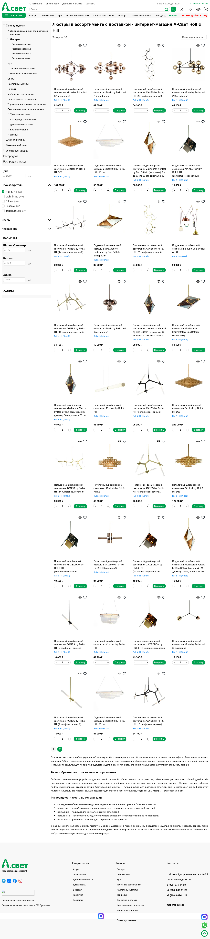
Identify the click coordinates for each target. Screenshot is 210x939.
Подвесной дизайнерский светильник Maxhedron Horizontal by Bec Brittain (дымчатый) (186, 330)
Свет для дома (15, 25)
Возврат (77, 889)
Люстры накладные (21, 53)
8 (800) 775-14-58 (176, 884)
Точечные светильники (77, 15)
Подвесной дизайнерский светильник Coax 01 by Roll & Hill (109, 644)
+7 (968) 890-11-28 (177, 890)
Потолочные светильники (23, 73)
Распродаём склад (194, 15)
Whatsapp (204, 925)
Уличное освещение (127, 910)
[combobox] (194, 37)
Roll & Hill (61, 100)
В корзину (80, 110)
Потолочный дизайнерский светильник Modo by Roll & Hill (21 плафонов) (70, 92)
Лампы (14, 134)
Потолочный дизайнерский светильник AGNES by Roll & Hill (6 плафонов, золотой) (148, 488)
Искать (173, 9)
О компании (36, 3)
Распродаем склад (14, 161)
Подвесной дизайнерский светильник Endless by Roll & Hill (109, 408)
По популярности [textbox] (192, 37)
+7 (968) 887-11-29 (177, 895)
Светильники (47, 15)
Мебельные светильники (21, 93)
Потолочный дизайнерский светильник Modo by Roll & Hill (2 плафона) (188, 644)
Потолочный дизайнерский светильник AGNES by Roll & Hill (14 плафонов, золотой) (69, 488)
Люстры (33, 15)
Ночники (12, 88)
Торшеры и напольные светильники (27, 104)
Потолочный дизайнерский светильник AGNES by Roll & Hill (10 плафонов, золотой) (69, 328)
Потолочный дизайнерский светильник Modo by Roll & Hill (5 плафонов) (110, 328)
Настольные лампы (103, 15)
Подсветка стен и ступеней (22, 99)
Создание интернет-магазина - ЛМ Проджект (26, 905)
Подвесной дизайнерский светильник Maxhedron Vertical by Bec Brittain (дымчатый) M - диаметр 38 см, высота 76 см (70, 410)
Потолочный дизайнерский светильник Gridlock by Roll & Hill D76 (69, 168)
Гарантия (78, 894)
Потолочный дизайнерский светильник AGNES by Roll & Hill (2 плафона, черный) (69, 644)
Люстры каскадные (21, 44)
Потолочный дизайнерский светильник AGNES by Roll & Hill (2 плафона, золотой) (69, 720)
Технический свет (16, 145)
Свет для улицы (15, 140)
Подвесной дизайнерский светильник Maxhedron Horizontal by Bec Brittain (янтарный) (107, 250)
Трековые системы (140, 15)
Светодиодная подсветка (23, 119)
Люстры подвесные (21, 48)
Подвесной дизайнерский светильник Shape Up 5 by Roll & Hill (188, 248)
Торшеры (122, 15)
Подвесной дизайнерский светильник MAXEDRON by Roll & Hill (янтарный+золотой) (149, 644)
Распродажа (10, 156)
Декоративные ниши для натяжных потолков (29, 32)
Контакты (90, 3)
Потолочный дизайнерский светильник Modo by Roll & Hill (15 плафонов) (110, 92)
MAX (204, 917)
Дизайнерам (52, 3)
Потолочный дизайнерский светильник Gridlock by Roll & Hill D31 (109, 488)
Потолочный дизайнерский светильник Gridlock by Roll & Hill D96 (187, 408)
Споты (11, 78)
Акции (76, 869)
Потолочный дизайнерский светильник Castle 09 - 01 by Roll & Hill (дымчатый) (109, 564)
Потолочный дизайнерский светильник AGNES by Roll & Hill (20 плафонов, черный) (148, 92)
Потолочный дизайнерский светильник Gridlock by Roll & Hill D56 (187, 488)
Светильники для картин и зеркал (26, 109)
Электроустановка (17, 150)
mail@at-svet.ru (176, 904)
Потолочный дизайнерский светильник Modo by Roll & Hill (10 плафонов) (188, 92)
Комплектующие (19, 129)
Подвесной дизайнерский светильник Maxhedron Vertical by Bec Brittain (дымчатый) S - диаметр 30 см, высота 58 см (149, 330)
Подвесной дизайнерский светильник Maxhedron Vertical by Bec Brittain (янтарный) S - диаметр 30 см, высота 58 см (149, 170)
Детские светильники (21, 124)
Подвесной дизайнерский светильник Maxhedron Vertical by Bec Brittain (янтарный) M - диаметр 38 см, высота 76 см (188, 566)
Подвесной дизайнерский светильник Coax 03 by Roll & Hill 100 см (109, 720)
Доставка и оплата (72, 3)
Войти (181, 9)
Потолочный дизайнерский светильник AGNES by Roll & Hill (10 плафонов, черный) (148, 720)
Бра (60, 15)
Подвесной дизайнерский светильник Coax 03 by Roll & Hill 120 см (109, 168)
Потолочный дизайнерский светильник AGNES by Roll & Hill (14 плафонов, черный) (69, 248)
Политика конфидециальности (18, 900)
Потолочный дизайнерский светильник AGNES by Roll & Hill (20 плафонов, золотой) (148, 248)
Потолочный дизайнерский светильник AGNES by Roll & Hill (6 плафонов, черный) (148, 408)
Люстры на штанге (21, 58)
